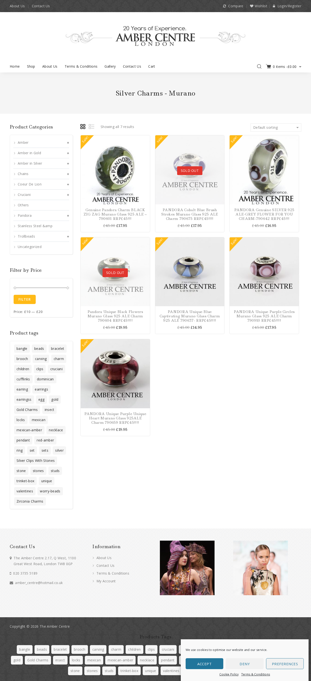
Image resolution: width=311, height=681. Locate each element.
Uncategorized (30, 246)
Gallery (110, 66)
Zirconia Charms (30, 501)
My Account (105, 581)
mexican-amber (29, 430)
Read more (220, 139)
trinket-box (25, 481)
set (32, 450)
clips (39, 369)
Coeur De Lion (30, 184)
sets (45, 450)
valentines (25, 491)
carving (41, 358)
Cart (151, 66)
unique (46, 481)
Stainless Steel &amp (35, 226)
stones (38, 470)
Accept (204, 663)
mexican (38, 419)
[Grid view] (83, 127)
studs (55, 470)
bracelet (57, 348)
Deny (245, 663)
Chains (23, 173)
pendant (23, 440)
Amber (23, 142)
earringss (24, 399)
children (23, 369)
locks (21, 419)
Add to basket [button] (145, 139)
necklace (56, 430)
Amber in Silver (30, 163)
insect (49, 409)
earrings (41, 389)
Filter (24, 299)
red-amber (45, 440)
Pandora (25, 215)
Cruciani (24, 194)
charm (59, 358)
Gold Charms (27, 409)
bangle (22, 348)
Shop (31, 66)
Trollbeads (26, 236)
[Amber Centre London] (155, 35)
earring (22, 389)
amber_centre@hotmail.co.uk (39, 582)
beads (39, 348)
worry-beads (50, 491)
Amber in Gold (29, 153)
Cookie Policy (229, 674)
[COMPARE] (145, 148)
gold (54, 399)
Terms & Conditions (255, 674)
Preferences (285, 663)
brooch (22, 358)
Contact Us (41, 6)
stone (21, 470)
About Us (17, 6)
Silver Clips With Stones (36, 460)
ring (20, 450)
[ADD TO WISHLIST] (145, 156)
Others (23, 205)
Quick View (145, 165)
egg (41, 399)
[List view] (92, 127)
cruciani (56, 369)
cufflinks (23, 379)
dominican (45, 379)
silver (59, 450)
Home (15, 66)
